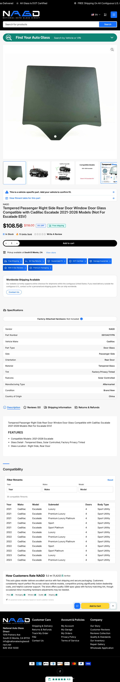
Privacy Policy (68, 637)
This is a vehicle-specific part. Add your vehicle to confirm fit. (40, 192)
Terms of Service (70, 640)
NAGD (6, 204)
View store (51, 252)
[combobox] (60, 24)
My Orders (66, 633)
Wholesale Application (102, 648)
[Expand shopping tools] (113, 606)
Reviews (34, 407)
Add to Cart (95, 606)
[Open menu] (114, 14)
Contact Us (14, 292)
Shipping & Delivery (42, 626)
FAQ (34, 637)
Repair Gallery (97, 644)
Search (107, 24)
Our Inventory (97, 640)
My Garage (66, 629)
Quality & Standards (100, 637)
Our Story (95, 626)
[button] (96, 14)
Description (13, 407)
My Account (67, 626)
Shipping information (59, 407)
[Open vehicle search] (113, 192)
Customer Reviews (100, 629)
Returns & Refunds (89, 407)
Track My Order (40, 633)
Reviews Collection (100, 633)
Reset (110, 480)
